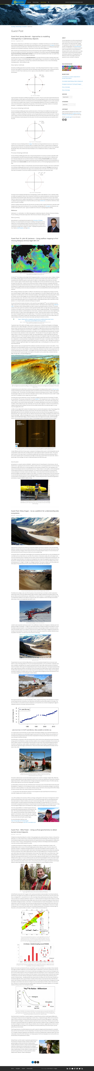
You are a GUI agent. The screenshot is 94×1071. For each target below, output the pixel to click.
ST (68, 70)
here (29, 228)
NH (71, 68)
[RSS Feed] (82, 1068)
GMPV (66, 68)
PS (78, 68)
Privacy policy (29, 1068)
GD (79, 66)
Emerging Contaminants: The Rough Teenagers (71, 84)
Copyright (18, 1068)
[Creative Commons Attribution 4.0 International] (63, 120)
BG (65, 66)
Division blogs (35, 2)
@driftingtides (20, 228)
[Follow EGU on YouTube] (72, 1068)
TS (70, 70)
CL (67, 66)
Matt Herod (13, 40)
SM (80, 68)
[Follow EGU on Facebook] (74, 1068)
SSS (66, 70)
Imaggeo (55, 1068)
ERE (72, 66)
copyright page (68, 117)
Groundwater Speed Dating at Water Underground (72, 81)
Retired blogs (43, 2)
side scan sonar (55, 389)
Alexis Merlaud (50, 1068)
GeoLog (29, 2)
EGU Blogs (13, 26)
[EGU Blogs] (18, 4)
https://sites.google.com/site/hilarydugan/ (19, 820)
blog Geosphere (78, 46)
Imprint (23, 1068)
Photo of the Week (66, 87)
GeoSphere (24, 26)
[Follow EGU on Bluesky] (79, 1068)
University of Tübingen (38, 220)
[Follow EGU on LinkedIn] (67, 1068)
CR (69, 66)
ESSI (75, 66)
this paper (52, 45)
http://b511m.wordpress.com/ (29, 822)
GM (63, 68)
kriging (30, 144)
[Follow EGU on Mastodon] (77, 1068)
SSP (63, 70)
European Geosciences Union (77, 2)
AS (63, 66)
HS (69, 68)
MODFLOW (42, 200)
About (12, 1068)
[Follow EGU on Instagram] (69, 1068)
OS (76, 68)
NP (74, 68)
